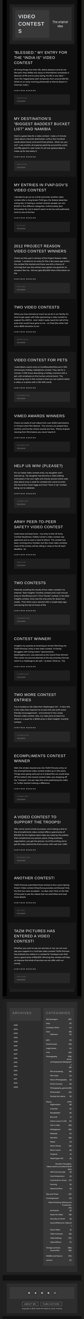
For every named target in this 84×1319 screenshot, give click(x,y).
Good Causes (51, 1044)
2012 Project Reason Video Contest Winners (40, 248)
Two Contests (30, 583)
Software (54, 1034)
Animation (54, 1210)
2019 (15, 1046)
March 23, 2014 (22, 98)
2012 (15, 1075)
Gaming (53, 1184)
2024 (16, 1029)
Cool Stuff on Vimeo (58, 1180)
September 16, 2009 (23, 857)
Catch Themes (56, 1308)
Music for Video (56, 1215)
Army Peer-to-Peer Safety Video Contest (38, 524)
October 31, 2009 (22, 674)
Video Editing (55, 1238)
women (49, 1260)
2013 (15, 1071)
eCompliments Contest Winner (40, 758)
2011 (15, 1079)
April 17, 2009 (21, 976)
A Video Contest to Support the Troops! (37, 819)
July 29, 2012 (21, 225)
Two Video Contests (37, 307)
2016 (15, 1058)
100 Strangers (52, 1019)
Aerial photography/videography (61, 1062)
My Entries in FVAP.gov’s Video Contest (41, 187)
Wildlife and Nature (54, 1256)
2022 (16, 1038)
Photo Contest (56, 1084)
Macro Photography (58, 1080)
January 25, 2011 (22, 339)
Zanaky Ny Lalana (57, 1096)
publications (51, 1304)
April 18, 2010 (21, 562)
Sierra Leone (55, 1150)
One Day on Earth (57, 1219)
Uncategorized (52, 1198)
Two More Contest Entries (35, 697)
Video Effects (55, 1242)
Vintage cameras (53, 1248)
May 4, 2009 (21, 910)
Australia (54, 1109)
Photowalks (55, 1092)
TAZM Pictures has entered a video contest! (34, 936)
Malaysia (53, 1133)
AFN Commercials (57, 1172)
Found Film (55, 1250)
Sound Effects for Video (60, 1223)
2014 (16, 1066)
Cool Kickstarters (57, 1176)
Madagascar (55, 1129)
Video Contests (56, 1234)
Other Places (55, 1146)
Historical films (56, 1189)
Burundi (53, 1117)
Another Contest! (34, 878)
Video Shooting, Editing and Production (60, 1203)
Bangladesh (55, 1113)
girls (48, 1040)
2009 (16, 1087)
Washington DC (56, 1158)
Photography (51, 1056)
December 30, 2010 (23, 395)
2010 (16, 1083)
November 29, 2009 (23, 618)
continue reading (25, 90)
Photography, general (59, 1088)
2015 (15, 1062)
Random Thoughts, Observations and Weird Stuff (59, 1165)
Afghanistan (55, 1104)
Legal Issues (51, 1048)
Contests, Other (52, 1028)
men (48, 1052)
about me (30, 1304)
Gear (48, 1032)
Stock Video (55, 1230)
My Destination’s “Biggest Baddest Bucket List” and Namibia (42, 124)
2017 (15, 1054)
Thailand (53, 1154)
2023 (16, 1033)
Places (49, 1102)
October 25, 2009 (23, 735)
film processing (56, 1071)
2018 (15, 1050)
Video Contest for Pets (41, 360)
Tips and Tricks (52, 1194)
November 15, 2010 (23, 445)
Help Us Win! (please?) (38, 466)
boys (48, 1023)
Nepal (52, 1142)
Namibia (53, 1138)
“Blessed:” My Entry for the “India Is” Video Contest (40, 57)
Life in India (55, 1125)
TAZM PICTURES (42, 1308)
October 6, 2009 (22, 796)
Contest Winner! (32, 639)
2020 (16, 1042)
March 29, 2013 (22, 164)
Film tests (54, 1076)
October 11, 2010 (22, 501)
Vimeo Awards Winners (39, 416)
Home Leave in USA (58, 1121)
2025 (16, 1025)
